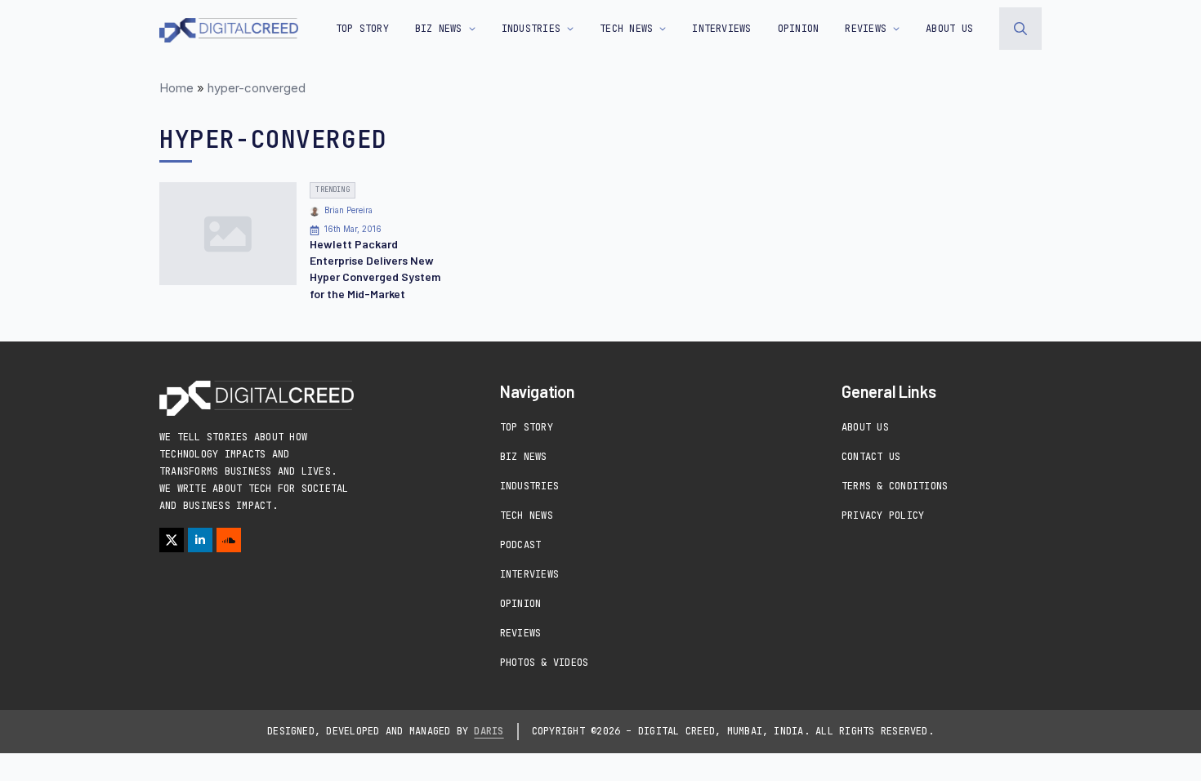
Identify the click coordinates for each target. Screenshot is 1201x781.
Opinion (521, 603)
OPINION (798, 28)
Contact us (871, 456)
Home (176, 88)
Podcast (521, 544)
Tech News (526, 515)
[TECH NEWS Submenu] (659, 28)
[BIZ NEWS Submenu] (468, 28)
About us (949, 28)
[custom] (229, 540)
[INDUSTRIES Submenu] (567, 28)
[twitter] (171, 540)
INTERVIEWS (721, 28)
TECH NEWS (626, 28)
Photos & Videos (544, 662)
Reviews (521, 633)
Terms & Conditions (895, 486)
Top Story (362, 28)
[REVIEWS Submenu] (893, 28)
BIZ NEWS (438, 28)
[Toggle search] (1020, 28)
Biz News (523, 456)
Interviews (529, 574)
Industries (529, 486)
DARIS (488, 731)
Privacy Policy (883, 515)
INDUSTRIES (531, 28)
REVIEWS (865, 28)
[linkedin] (200, 540)
